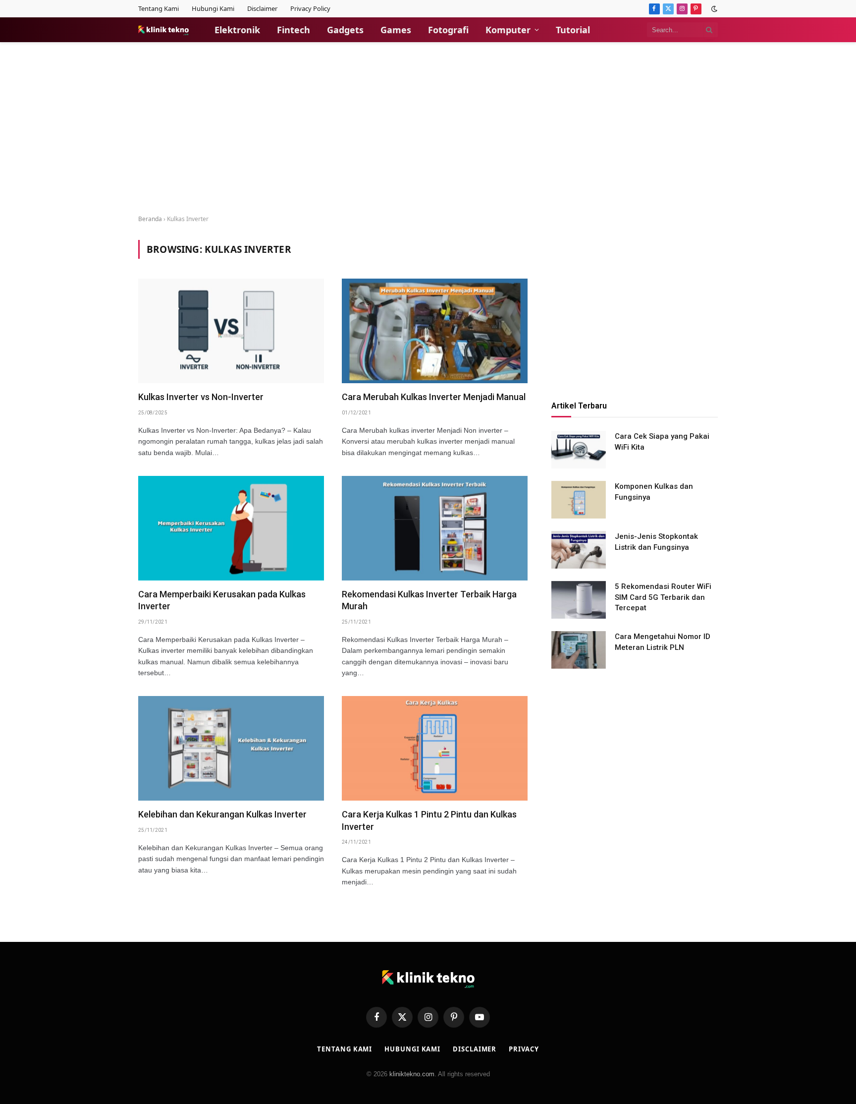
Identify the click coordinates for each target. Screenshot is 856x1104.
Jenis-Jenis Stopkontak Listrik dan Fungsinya (656, 542)
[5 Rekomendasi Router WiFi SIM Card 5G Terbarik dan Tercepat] (578, 600)
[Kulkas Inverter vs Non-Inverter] (231, 331)
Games (395, 30)
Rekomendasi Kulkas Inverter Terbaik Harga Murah (429, 600)
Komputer (508, 30)
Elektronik (237, 30)
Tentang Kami (158, 8)
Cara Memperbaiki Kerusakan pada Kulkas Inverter (222, 600)
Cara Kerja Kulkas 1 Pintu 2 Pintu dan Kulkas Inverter (429, 820)
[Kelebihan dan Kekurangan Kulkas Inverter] (231, 748)
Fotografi (448, 30)
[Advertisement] (428, 128)
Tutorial (573, 30)
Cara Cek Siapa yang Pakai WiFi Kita (662, 442)
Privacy (523, 1049)
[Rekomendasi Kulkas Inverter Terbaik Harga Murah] (435, 528)
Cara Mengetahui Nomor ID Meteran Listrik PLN (662, 642)
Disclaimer (262, 8)
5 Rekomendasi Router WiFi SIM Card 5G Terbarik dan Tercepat (663, 597)
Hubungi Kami (213, 8)
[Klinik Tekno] (163, 29)
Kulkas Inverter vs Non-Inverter (201, 397)
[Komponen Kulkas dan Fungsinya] (578, 500)
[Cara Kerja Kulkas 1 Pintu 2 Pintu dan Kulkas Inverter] (435, 748)
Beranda (150, 219)
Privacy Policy (310, 8)
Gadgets (345, 30)
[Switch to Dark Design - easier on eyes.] (713, 8)
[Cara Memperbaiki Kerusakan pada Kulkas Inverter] (231, 528)
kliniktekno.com (411, 1074)
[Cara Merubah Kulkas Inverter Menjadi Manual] (435, 331)
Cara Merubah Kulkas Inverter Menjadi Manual (434, 397)
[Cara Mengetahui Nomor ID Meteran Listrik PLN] (578, 650)
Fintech (293, 30)
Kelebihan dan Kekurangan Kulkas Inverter (222, 814)
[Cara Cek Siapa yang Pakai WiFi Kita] (578, 449)
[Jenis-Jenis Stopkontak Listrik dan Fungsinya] (578, 550)
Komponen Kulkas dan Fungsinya (654, 492)
